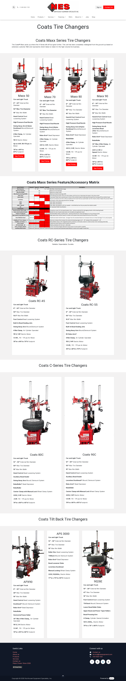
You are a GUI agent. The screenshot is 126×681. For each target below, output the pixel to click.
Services (16, 659)
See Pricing (19, 156)
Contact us (16, 661)
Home (15, 652)
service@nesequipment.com (102, 654)
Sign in (99, 7)
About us (16, 654)
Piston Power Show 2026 (22, 663)
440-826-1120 (98, 657)
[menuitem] (32, 17)
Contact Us (109, 7)
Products (16, 657)
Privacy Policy (18, 667)
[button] (14, 7)
